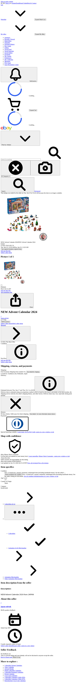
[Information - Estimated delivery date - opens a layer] (49, 383)
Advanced (37, 191)
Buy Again (8, 46)
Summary (7, 37)
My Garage (8, 56)
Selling (7, 48)
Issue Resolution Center (12, 65)
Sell (2, 5)
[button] (17, 184)
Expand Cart (33, 110)
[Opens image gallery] (1, 285)
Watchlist (7, 42)
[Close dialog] (15, 403)
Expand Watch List (40, 19)
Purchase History (10, 44)
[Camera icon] (45, 167)
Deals (17, 3)
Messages (7, 61)
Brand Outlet (23, 3)
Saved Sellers (8, 53)
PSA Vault (8, 63)
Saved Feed (8, 49)
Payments (7, 54)
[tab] (38, 458)
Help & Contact (31, 3)
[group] (38, 272)
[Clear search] (15, 167)
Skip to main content (7, 1)
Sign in (7, 3)
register (14, 3)
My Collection (9, 59)
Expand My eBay (40, 34)
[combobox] (21, 159)
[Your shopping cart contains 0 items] (15, 110)
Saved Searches (9, 51)
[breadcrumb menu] (19, 512)
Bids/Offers (8, 41)
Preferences (8, 58)
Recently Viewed (10, 39)
